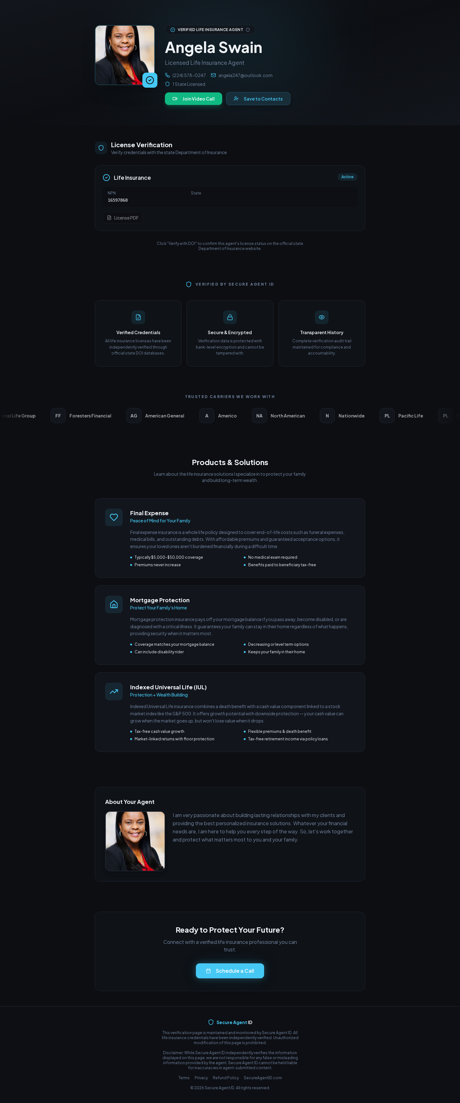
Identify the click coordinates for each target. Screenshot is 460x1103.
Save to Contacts (263, 98)
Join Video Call (198, 98)
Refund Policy (226, 1077)
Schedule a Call (235, 970)
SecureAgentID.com (263, 1077)
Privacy (201, 1077)
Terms (184, 1077)
